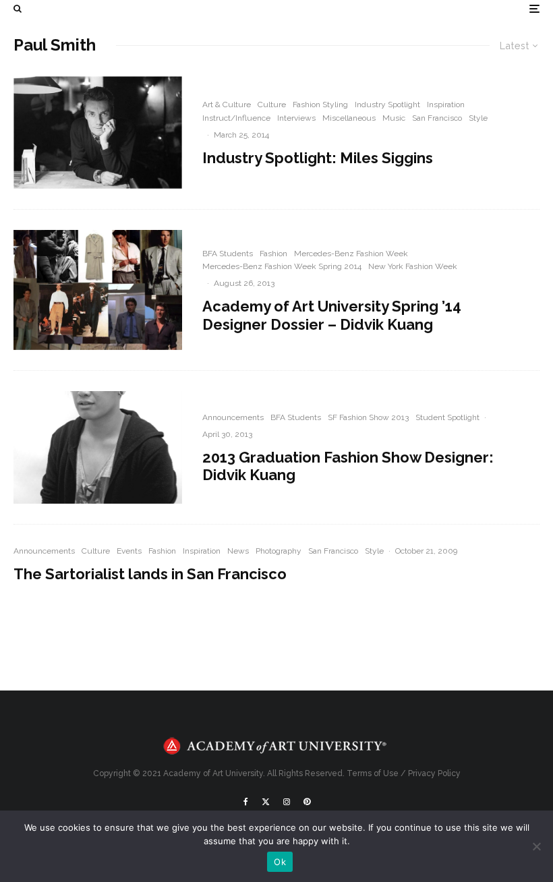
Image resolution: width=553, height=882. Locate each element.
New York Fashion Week (412, 266)
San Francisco (437, 118)
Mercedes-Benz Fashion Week (351, 253)
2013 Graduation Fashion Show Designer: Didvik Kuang (348, 465)
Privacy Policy (434, 773)
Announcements (233, 417)
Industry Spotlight (387, 104)
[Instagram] (286, 802)
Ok (280, 861)
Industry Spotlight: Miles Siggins (317, 158)
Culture (272, 104)
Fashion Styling (320, 104)
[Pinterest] (307, 802)
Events (129, 551)
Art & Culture (226, 104)
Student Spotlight (447, 417)
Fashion (273, 253)
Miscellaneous (349, 118)
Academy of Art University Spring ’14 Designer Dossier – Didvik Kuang (331, 314)
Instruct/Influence (236, 118)
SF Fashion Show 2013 (368, 417)
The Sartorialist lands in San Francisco (150, 574)
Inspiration (446, 104)
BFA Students (227, 253)
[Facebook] (246, 802)
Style (478, 118)
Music (393, 118)
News (238, 551)
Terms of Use (373, 773)
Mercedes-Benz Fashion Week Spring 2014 (281, 266)
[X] (265, 802)
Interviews (296, 118)
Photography (278, 551)
